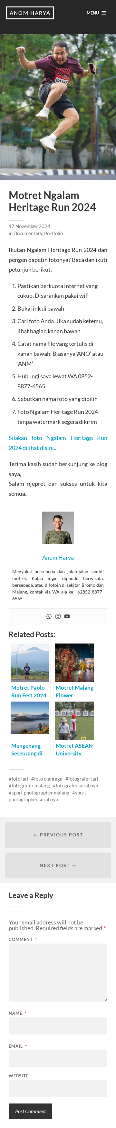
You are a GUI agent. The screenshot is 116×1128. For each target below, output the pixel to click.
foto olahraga (48, 779)
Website (19, 1076)
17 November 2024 (29, 226)
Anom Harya (30, 13)
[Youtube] (67, 617)
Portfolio (53, 233)
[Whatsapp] (49, 617)
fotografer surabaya (77, 785)
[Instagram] (58, 617)
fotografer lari (83, 779)
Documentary (28, 233)
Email (18, 1046)
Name (17, 1013)
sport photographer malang (40, 792)
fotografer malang (31, 785)
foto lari (20, 779)
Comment (23, 939)
